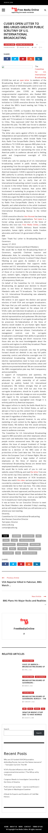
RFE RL (12, 548)
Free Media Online (30, 224)
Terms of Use (38, 827)
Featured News (9, 44)
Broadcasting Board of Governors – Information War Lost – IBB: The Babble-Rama (33, 683)
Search (6, 729)
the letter (34, 472)
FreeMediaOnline (9, 47)
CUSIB (14, 540)
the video (21, 480)
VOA (18, 553)
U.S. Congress (35, 548)
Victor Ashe (8, 553)
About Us (13, 827)
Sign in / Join (8, 2)
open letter (24, 80)
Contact (27, 827)
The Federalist (40, 677)
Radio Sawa (35, 544)
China (6, 540)
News (21, 827)
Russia (37, 709)
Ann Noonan (29, 216)
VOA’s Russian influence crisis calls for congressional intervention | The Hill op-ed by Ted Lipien (21, 772)
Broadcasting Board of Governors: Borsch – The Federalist (34, 698)
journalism (22, 544)
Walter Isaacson (30, 553)
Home (6, 827)
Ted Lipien (38, 219)
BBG (38, 536)
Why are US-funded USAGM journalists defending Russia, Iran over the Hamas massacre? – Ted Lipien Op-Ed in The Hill (23, 762)
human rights (9, 544)
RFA (5, 548)
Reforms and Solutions (24, 44)
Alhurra (16, 536)
